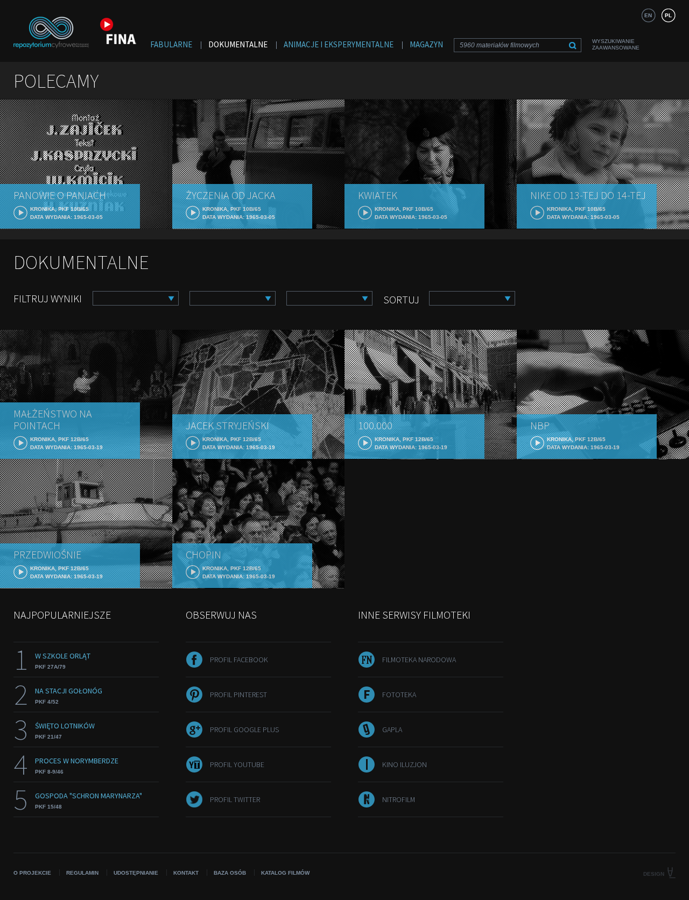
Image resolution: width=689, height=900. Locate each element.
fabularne (171, 44)
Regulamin (82, 873)
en (648, 15)
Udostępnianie (136, 873)
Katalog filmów (285, 873)
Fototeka (399, 694)
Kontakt (186, 873)
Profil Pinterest (238, 694)
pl (668, 15)
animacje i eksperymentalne (338, 44)
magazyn (426, 44)
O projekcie (32, 873)
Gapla (392, 729)
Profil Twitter (235, 799)
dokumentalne (238, 44)
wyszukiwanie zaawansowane (615, 44)
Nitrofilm (398, 799)
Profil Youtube (237, 764)
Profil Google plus (244, 729)
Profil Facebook (239, 659)
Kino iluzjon (404, 764)
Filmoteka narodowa (419, 659)
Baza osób (230, 873)
